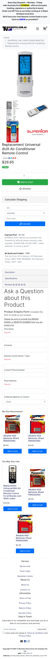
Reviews (9, 284)
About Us (25, 585)
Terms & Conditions (35, 633)
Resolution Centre (25, 576)
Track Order (25, 571)
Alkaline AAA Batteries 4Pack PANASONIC (11, 438)
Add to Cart (26, 182)
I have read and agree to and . (26, 634)
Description (10, 272)
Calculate (26, 224)
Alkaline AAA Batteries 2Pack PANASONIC (36, 438)
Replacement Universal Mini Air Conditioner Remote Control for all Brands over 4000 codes (12, 492)
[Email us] (21, 641)
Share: (6, 158)
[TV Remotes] (14, 28)
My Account (25, 566)
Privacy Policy (25, 603)
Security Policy (25, 613)
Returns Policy (25, 608)
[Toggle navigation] (37, 29)
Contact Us (25, 589)
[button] (25, 189)
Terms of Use (25, 598)
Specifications (11, 278)
